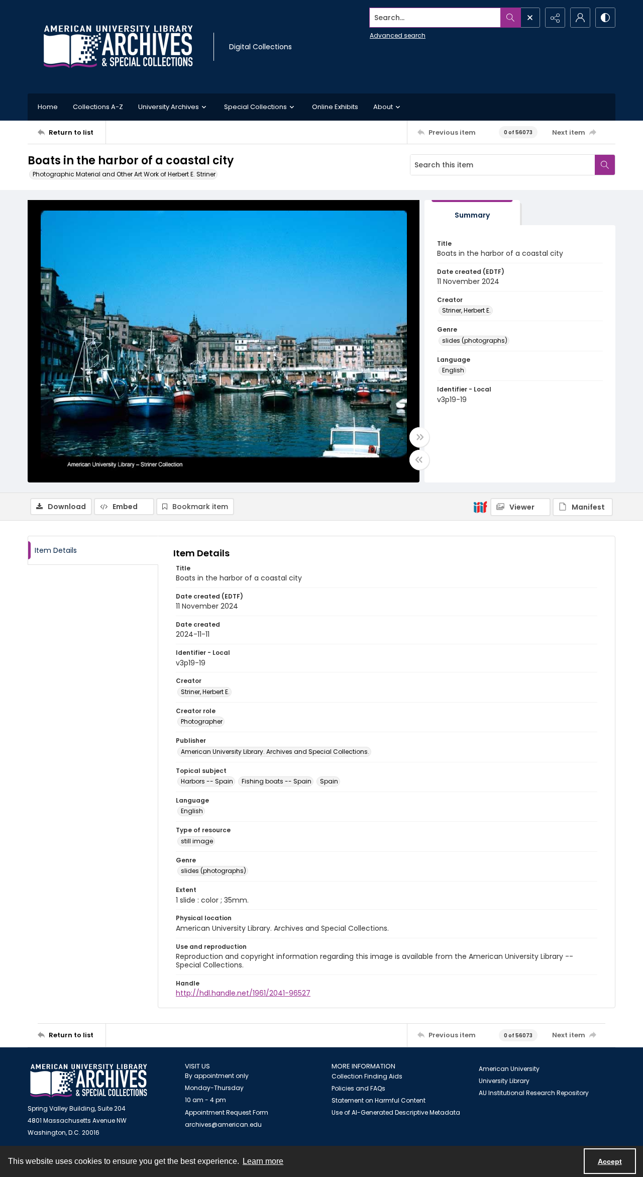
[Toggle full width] (419, 437)
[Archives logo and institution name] (118, 46)
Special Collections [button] (255, 107)
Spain (329, 781)
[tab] (472, 213)
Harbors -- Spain (207, 781)
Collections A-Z (98, 107)
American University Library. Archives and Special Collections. (275, 751)
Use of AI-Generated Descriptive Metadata (396, 1112)
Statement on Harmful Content (378, 1100)
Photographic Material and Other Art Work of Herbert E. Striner (124, 174)
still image (197, 841)
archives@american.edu (223, 1124)
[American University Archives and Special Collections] (89, 1080)
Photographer (202, 721)
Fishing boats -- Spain (276, 781)
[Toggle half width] (419, 460)
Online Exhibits (335, 107)
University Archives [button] (168, 107)
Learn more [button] (263, 1161)
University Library (504, 1080)
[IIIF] (480, 506)
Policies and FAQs (358, 1088)
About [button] (383, 107)
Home (48, 107)
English (453, 370)
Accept (610, 1161)
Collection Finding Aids (367, 1076)
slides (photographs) (474, 340)
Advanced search (397, 35)
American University (509, 1068)
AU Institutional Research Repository (534, 1093)
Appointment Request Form (226, 1112)
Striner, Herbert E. (466, 310)
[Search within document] (605, 165)
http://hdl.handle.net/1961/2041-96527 (243, 993)
